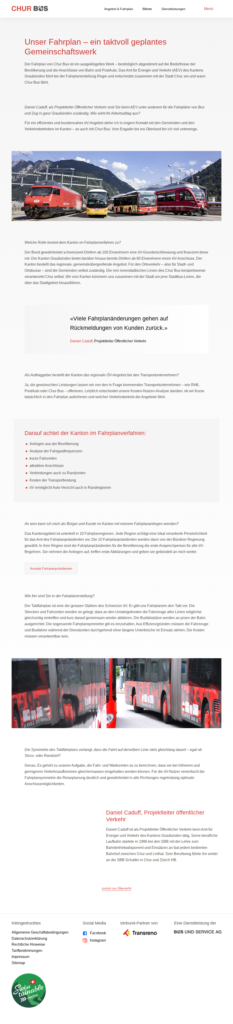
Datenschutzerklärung (29, 938)
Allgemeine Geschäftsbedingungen (40, 932)
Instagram (98, 940)
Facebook (98, 933)
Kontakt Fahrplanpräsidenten (51, 568)
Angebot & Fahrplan (118, 9)
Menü (208, 9)
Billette (147, 9)
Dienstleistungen (173, 9)
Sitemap (18, 963)
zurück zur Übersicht (116, 888)
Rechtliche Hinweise (28, 944)
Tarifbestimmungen (27, 950)
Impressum (20, 957)
